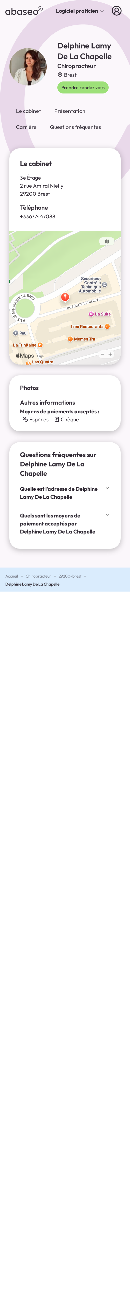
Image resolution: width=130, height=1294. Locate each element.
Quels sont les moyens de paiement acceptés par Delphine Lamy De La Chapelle (57, 523)
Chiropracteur (38, 576)
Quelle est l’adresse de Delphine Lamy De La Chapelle (59, 492)
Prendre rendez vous (83, 87)
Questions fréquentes (75, 127)
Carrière (26, 127)
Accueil (11, 576)
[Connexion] (118, 10)
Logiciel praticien (77, 10)
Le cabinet (28, 110)
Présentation (69, 110)
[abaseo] (24, 10)
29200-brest (70, 576)
